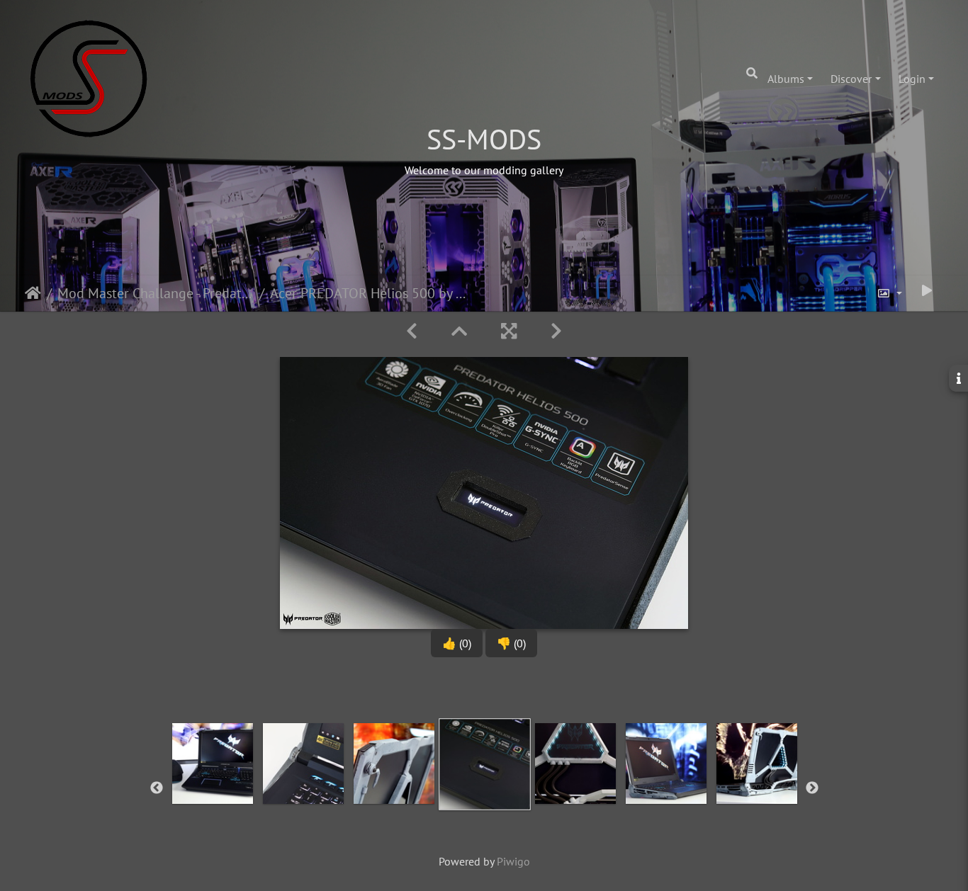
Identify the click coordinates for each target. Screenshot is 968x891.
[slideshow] (927, 290)
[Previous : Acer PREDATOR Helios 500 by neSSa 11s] (411, 331)
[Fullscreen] (509, 331)
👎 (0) (511, 643)
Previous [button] (157, 788)
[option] (212, 785)
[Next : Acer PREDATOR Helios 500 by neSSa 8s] (556, 331)
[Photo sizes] (889, 293)
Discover (851, 79)
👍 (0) (456, 643)
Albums (785, 79)
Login (912, 79)
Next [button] (812, 788)
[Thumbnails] (459, 331)
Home (33, 293)
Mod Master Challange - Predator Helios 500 (155, 293)
